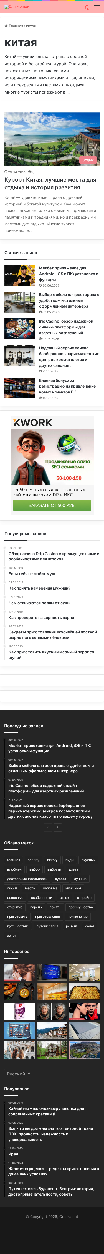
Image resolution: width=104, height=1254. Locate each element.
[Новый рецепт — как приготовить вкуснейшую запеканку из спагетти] (84, 991)
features (13, 860)
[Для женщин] (18, 7)
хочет (11, 935)
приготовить (17, 916)
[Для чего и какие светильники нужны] (52, 991)
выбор (34, 869)
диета (73, 869)
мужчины (73, 888)
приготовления (47, 916)
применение (78, 916)
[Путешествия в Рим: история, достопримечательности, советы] (19, 1050)
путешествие (18, 926)
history (52, 860)
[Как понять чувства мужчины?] (19, 972)
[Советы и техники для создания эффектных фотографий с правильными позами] (52, 1011)
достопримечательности (27, 879)
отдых (64, 898)
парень (36, 907)
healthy (33, 860)
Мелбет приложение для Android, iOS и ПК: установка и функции (68, 273)
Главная (15, 26)
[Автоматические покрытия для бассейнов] (84, 1030)
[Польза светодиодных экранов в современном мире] (52, 972)
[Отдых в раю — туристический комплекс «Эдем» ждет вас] (52, 1050)
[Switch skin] (87, 9)
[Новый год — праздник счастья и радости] (19, 1011)
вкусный (88, 860)
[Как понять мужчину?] (84, 1011)
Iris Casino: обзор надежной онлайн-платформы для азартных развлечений (66, 327)
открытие (14, 907)
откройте (84, 898)
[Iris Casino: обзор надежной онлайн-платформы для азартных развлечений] (19, 328)
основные (15, 898)
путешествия (47, 926)
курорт (60, 879)
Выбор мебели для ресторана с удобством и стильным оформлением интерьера (69, 300)
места (30, 888)
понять (55, 907)
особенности (41, 898)
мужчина (50, 888)
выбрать (54, 869)
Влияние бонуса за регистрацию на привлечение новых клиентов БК (67, 386)
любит (12, 888)
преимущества (81, 907)
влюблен (14, 869)
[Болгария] (52, 1030)
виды (69, 860)
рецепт (71, 926)
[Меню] (97, 9)
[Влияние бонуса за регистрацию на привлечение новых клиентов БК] (19, 388)
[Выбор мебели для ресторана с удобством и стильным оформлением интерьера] (19, 302)
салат (89, 926)
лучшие (80, 879)
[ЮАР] (84, 1050)
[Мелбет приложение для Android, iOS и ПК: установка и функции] (19, 275)
